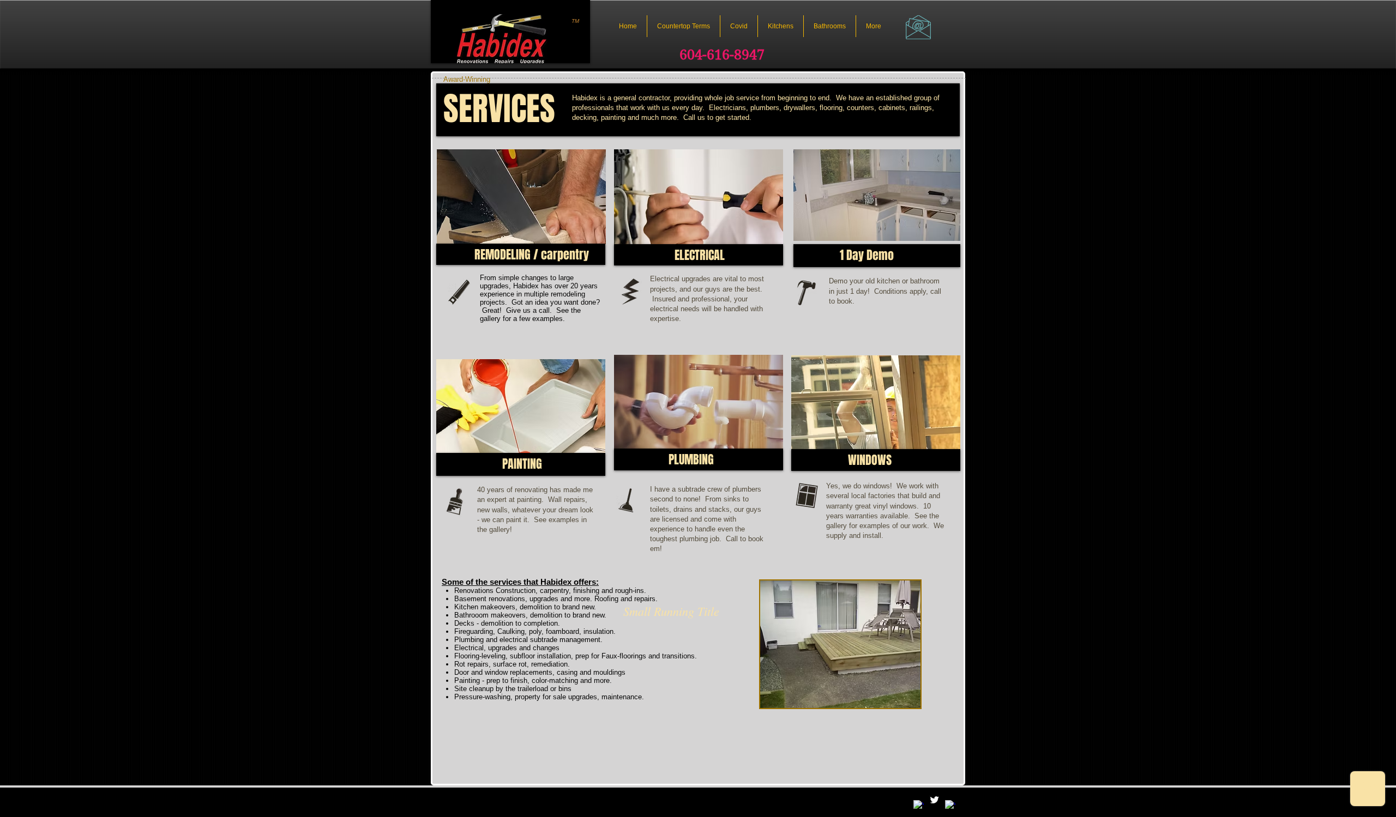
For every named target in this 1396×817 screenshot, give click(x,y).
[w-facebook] (918, 805)
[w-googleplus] (950, 805)
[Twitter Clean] (934, 800)
